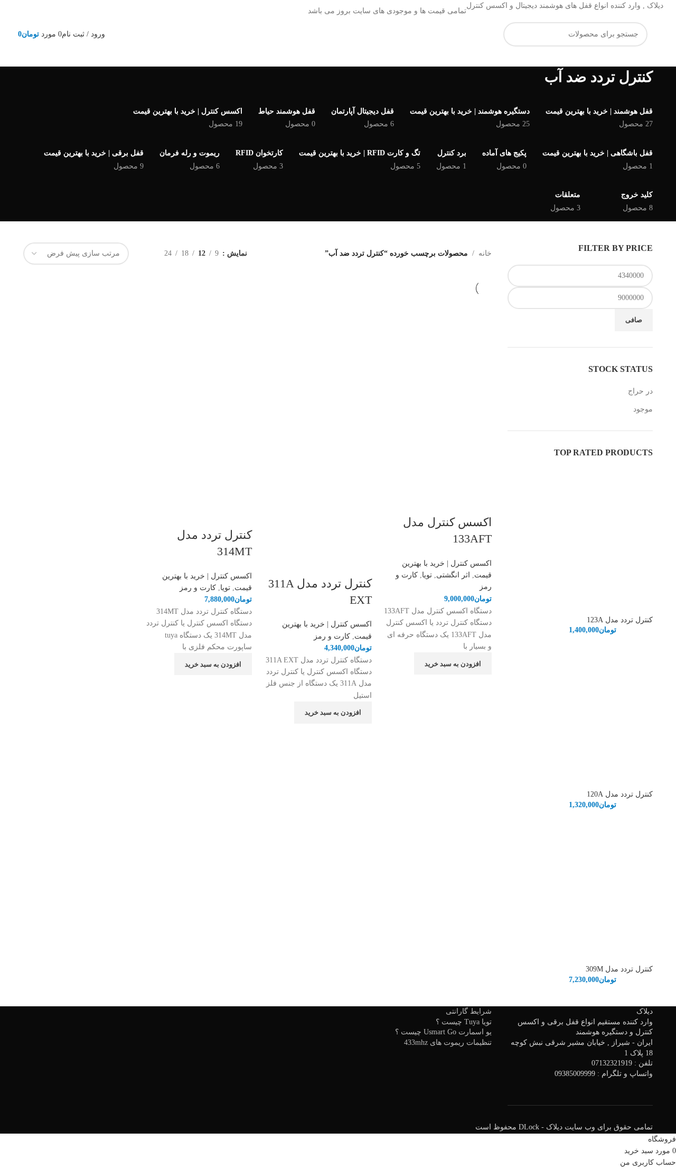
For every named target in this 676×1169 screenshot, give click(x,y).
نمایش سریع (478, 688)
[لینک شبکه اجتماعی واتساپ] (223, 11)
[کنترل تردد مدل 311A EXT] (317, 370)
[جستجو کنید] (515, 34)
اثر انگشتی (453, 575)
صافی (633, 320)
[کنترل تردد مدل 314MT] (197, 356)
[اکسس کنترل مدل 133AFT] (437, 350)
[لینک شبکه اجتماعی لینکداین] (236, 11)
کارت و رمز (332, 636)
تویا (427, 575)
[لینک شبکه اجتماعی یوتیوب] (248, 11)
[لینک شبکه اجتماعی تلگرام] (210, 11)
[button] (453, 663)
